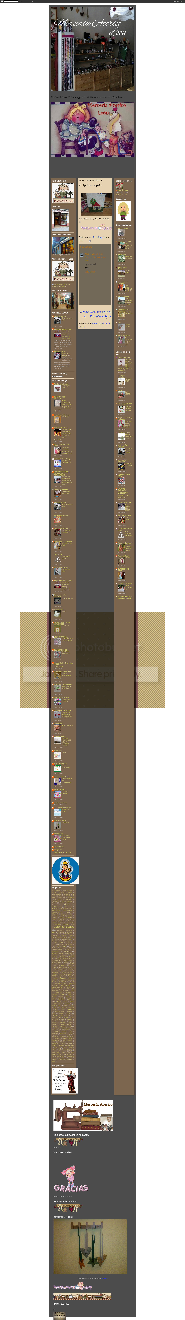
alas (53, 998)
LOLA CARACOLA (61, 637)
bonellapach (58, 834)
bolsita (65, 1001)
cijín (62, 1015)
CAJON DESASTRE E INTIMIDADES (62, 623)
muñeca (57, 1038)
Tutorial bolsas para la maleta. (128, 436)
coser (65, 1021)
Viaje (62, 994)
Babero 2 (68, 907)
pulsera (63, 1043)
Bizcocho (55, 908)
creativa (54, 1022)
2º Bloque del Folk (67, 598)
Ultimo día (58, 992)
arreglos (69, 998)
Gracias (56, 939)
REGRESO (65, 626)
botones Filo (56, 1005)
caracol (69, 1011)
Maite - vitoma (91, 254)
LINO (55, 942)
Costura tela (65, 924)
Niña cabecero (56, 960)
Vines (70, 994)
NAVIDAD (58, 958)
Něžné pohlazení (124, 335)
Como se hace (70, 922)
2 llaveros (69, 892)
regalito (69, 1043)
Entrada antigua (100, 316)
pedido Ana (62, 1042)
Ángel (53, 1061)
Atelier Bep (122, 254)
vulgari (54, 1059)
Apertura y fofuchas (66, 903)
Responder (90, 272)
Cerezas (54, 917)
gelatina (66, 1029)
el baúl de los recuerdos (63, 684)
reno (72, 1045)
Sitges (56, 978)
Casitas (70, 916)
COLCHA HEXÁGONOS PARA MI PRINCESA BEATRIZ (66, 742)
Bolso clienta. (56, 910)
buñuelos (63, 1007)
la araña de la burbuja (62, 415)
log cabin (54, 1035)
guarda (64, 1031)
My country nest (123, 296)
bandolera (62, 1000)
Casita (62, 916)
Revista (54, 974)
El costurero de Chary (62, 459)
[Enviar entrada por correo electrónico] (90, 241)
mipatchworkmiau (60, 803)
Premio (72, 967)
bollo (53, 1001)
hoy (71, 1031)
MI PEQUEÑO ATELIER (122, 446)
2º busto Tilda (61, 897)
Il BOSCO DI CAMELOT (62, 853)
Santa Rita (71, 976)
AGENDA (68, 899)
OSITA (66, 962)
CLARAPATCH (59, 790)
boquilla (68, 1004)
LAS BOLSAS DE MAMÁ (124, 475)
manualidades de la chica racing (63, 663)
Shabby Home (123, 228)
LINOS (61, 942)
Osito (53, 964)
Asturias (54, 905)
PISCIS (56, 965)
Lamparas (60, 944)
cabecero (71, 1007)
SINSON (54, 976)
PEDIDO (71, 964)
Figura (70, 935)
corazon (69, 1019)
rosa (70, 1047)
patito (53, 1042)
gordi (72, 1029)
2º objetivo (71, 897)
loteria (61, 1035)
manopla (68, 1035)
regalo (54, 1045)
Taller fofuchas (66, 985)
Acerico (54, 903)
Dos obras (69, 930)
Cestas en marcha (66, 917)
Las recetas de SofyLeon (123, 460)
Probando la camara (59, 969)
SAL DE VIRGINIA (66, 974)
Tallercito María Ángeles (62, 329)
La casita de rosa (124, 432)
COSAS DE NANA (124, 502)
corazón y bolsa (56, 1021)
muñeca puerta (67, 1038)
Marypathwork (59, 609)
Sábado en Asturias (66, 980)
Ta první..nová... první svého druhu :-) (128, 341)
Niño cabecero (67, 960)
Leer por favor (58, 666)
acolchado (69, 996)
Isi (73, 941)
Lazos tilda (69, 944)
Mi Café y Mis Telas (61, 428)
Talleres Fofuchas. (57, 987)
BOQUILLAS (56, 907)
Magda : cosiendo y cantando (125, 418)
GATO (63, 611)
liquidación (63, 1033)
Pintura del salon (63, 967)
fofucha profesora (65, 1028)
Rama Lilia (68, 971)
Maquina (67, 951)
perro (70, 1042)
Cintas (63, 921)
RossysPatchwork (124, 515)
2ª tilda (68, 896)
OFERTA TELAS (56, 962)
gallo (60, 1029)
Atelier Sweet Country (122, 268)
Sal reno (62, 976)
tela (53, 1056)
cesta (53, 1013)
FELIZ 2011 (55, 935)
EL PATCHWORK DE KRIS (61, 445)
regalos (61, 1045)
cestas (61, 1013)
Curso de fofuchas (64, 926)
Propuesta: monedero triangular (128, 408)
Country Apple (123, 309)
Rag (61, 971)
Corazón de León (124, 357)
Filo (53, 937)
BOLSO (66, 905)
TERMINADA (62, 982)
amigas (60, 998)
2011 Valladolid (56, 894)
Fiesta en (63, 935)
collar (62, 1019)
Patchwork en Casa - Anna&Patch (125, 404)
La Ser (68, 942)
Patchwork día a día (61, 384)
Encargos (61, 932)
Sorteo (63, 752)
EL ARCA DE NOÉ (60, 650)
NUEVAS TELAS (67, 958)
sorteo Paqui (55, 1052)
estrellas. (54, 1026)
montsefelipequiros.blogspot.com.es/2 (125, 597)
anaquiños (58, 850)
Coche (54, 922)
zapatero (61, 1059)
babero (54, 1000)
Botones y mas (57, 912)
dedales (54, 1024)
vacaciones (62, 1058)
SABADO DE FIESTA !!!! (128, 587)
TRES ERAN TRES (60, 983)
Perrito (54, 967)
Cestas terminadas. (58, 919)
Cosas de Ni (58, 723)
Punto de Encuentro (125, 543)
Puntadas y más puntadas (60, 595)
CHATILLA (58, 554)
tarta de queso (68, 1054)
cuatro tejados (59, 736)
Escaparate (55, 934)
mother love (70, 1036)
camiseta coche (59, 1011)
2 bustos (61, 892)
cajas (62, 1009)
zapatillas (69, 1059)
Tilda (72, 990)
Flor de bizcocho (61, 937)
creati (70, 1021)
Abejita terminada (67, 901)
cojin (67, 1015)
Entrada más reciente (93, 312)
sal (60, 1049)
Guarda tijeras (67, 941)
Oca (71, 962)
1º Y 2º (54, 892)
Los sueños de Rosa (61, 777)
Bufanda (69, 912)
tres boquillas (70, 1056)
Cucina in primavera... (128, 313)
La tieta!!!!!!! (65, 822)
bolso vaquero (58, 1003)
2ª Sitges (67, 894)
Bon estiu (128, 558)
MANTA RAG (68, 949)
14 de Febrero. (56, 890)
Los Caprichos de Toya (62, 671)
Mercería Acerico (60, 316)
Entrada (69, 932)
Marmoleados (68, 953)
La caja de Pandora (61, 489)
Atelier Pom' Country (61, 515)
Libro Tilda (55, 946)
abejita (61, 996)
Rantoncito (55, 972)
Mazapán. (55, 955)
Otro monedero (62, 964)
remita (67, 1045)
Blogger (104, 1278)
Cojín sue (60, 922)
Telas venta (64, 990)
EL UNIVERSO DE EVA (62, 710)
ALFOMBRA (55, 901)
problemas (55, 1043)
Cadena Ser (64, 914)
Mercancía (64, 955)
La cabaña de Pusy (125, 583)
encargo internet (66, 1024)
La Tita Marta (58, 847)
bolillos (70, 1000)
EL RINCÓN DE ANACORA (59, 397)
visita (70, 1058)
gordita (56, 1031)
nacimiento (55, 1040)
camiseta (70, 1009)
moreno (63, 1036)
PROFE (63, 965)
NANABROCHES (60, 764)
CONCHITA (55, 914)
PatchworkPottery (124, 241)
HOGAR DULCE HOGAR (63, 541)
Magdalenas (55, 951)
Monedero (63, 956)
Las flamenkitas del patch (125, 529)
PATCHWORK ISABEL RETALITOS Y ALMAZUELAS (62, 473)
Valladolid (68, 992)
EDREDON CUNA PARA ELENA (65, 837)
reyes (64, 1047)
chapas (54, 1015)
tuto (55, 1058)
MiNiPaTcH (58, 751)
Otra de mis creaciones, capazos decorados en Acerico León (65, 334)
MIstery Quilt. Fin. (67, 725)
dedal (70, 1022)
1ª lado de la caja (67, 890)
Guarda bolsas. (56, 941)
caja (56, 1009)
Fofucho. (71, 937)
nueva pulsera (67, 1040)
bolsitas (72, 1001)
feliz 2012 (63, 1026)
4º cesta (58, 899)
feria (70, 1026)
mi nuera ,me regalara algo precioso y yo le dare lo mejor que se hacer (66, 480)
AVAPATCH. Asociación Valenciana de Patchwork (123, 491)
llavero (70, 1033)
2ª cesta (60, 896)
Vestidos (54, 994)
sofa (70, 1051)
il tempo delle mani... (61, 528)
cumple (62, 1022)
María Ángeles (123, 190)
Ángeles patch (59, 351)
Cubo (72, 924)
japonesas (55, 1033)
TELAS (54, 982)
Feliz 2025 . (65, 417)
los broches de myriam (62, 808)
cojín (59, 1017)
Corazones (57, 924)
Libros (64, 946)
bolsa (59, 1001)
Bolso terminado (67, 910)
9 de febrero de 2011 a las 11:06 (95, 257)
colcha (65, 1017)
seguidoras (64, 1051)
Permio (70, 965)
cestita (69, 1013)
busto (65, 1005)
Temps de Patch (123, 556)
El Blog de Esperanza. (122, 376)
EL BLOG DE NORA (61, 567)
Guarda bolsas (67, 939)
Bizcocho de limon (66, 908)
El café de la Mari (60, 821)
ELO (53, 932)
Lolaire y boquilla (57, 949)
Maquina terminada (57, 953)
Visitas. (54, 996)
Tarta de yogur (57, 989)
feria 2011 (55, 1028)
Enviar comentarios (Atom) (94, 325)
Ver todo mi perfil (121, 195)
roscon (54, 1049)
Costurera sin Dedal (61, 697)
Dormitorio (60, 930)
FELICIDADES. (67, 934)
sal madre (67, 1049)
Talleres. (68, 987)
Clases (70, 921)
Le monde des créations (123, 282)
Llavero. (62, 948)
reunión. (57, 1047)
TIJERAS (71, 982)
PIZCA (120, 390)
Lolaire (70, 948)
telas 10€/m (60, 1056)
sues (60, 1054)
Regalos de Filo (67, 972)
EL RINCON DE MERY (123, 569)
